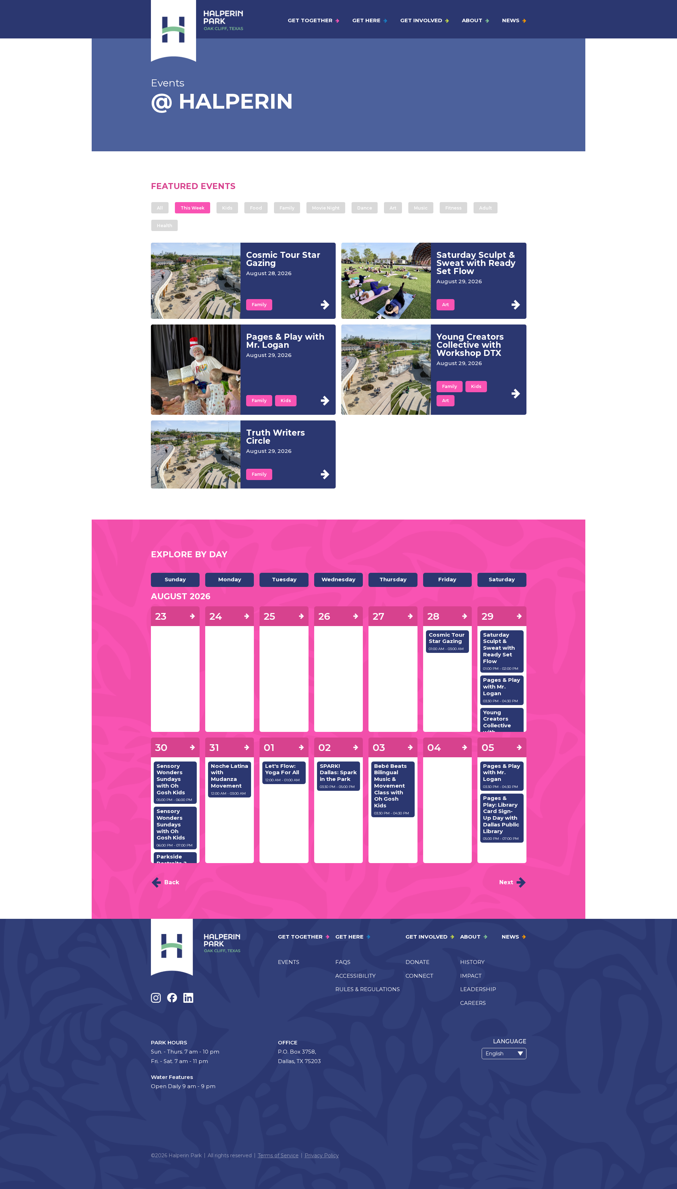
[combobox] (504, 1053)
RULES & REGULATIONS (367, 989)
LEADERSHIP (478, 989)
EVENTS (288, 962)
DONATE (417, 962)
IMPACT (471, 975)
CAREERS (473, 1003)
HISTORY (472, 962)
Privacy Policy (322, 1155)
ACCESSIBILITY (355, 975)
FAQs (342, 962)
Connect (419, 975)
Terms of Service (278, 1155)
